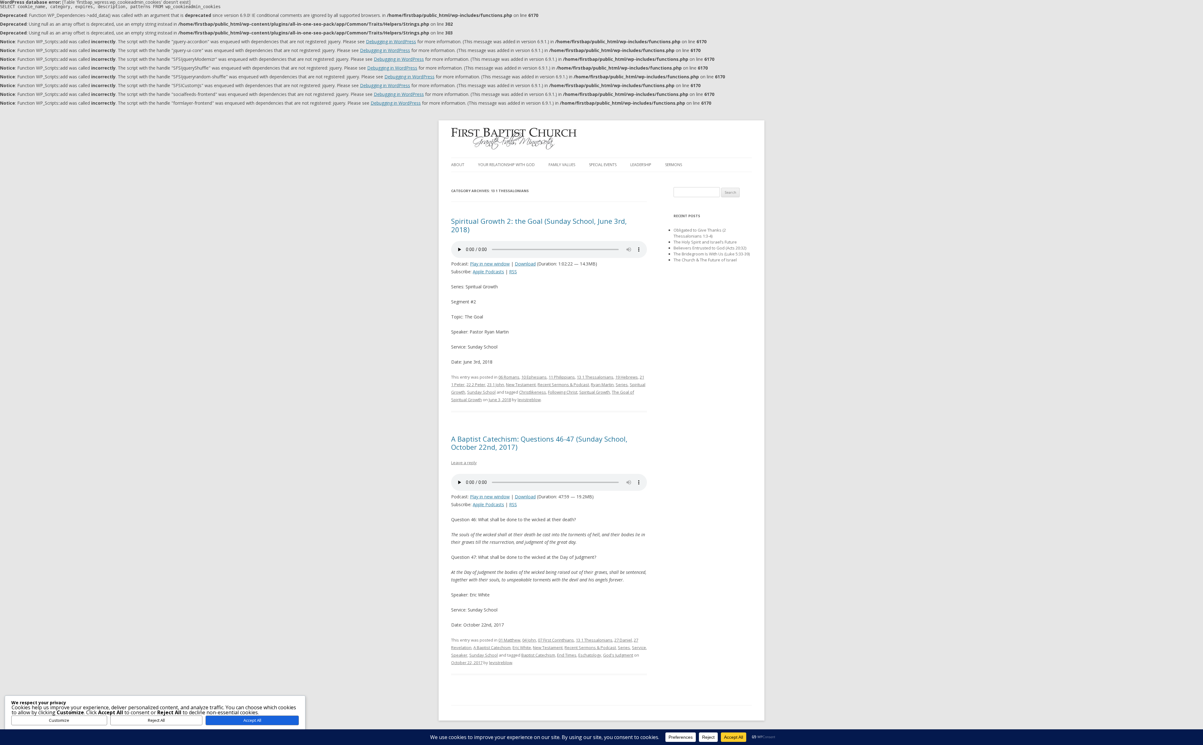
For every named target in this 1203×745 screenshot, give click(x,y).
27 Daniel (623, 640)
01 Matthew (509, 640)
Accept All (252, 720)
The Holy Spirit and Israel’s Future (705, 242)
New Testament (521, 384)
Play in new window (490, 264)
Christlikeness (532, 392)
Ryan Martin (602, 384)
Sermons (673, 164)
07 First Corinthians (556, 640)
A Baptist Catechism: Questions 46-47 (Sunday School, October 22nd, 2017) (539, 443)
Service (639, 647)
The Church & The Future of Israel (705, 260)
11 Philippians (562, 377)
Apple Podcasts (488, 272)
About (457, 164)
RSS (513, 272)
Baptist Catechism (538, 655)
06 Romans (508, 377)
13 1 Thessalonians (595, 377)
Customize (59, 720)
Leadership (640, 164)
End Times (566, 655)
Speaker (459, 655)
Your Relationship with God (506, 164)
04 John (529, 640)
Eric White (522, 647)
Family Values (562, 164)
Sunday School (481, 392)
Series (622, 384)
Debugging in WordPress (391, 42)
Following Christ (562, 392)
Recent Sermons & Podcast (563, 384)
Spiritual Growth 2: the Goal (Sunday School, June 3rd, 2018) (539, 225)
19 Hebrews (626, 377)
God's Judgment (618, 655)
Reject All (156, 720)
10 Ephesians (534, 377)
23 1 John (495, 384)
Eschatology (589, 655)
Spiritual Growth (594, 392)
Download (525, 264)
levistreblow (529, 399)
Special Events (603, 164)
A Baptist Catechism (492, 647)
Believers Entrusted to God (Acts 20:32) (710, 248)
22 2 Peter (475, 384)
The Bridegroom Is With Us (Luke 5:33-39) (712, 254)
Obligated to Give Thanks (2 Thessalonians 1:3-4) (700, 233)
